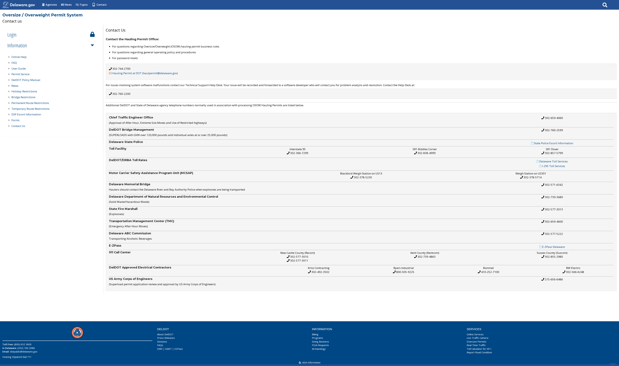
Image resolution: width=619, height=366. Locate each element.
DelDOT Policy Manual (25, 80)
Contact (101, 4)
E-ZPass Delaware (553, 247)
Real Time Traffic (476, 345)
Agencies (51, 4)
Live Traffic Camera (477, 337)
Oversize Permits (476, 341)
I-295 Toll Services (553, 166)
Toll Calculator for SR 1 (479, 348)
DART (168, 348)
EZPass (178, 348)
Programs (317, 337)
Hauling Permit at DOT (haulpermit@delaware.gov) (145, 73)
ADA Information (311, 362)
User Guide (18, 68)
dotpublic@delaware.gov (23, 351)
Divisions (162, 341)
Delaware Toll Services (553, 161)
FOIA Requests (320, 345)
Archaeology (319, 348)
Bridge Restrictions (23, 97)
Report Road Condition (479, 352)
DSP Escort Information (26, 114)
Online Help (19, 57)
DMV (159, 348)
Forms (15, 120)
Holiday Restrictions (24, 91)
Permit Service (20, 74)
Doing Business (320, 341)
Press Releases (166, 337)
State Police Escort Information (553, 143)
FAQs (160, 345)
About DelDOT (165, 334)
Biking (315, 334)
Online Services (475, 334)
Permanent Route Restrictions (30, 103)
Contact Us (18, 126)
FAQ (14, 63)
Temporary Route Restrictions (30, 109)
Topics (83, 4)
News (68, 4)
